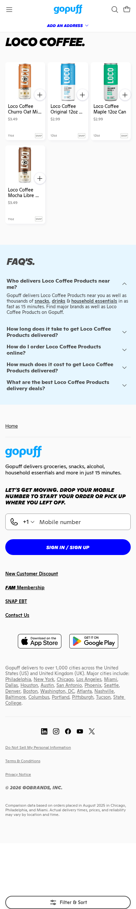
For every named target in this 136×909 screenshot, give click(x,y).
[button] (127, 9)
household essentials (94, 301)
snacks (42, 301)
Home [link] (11, 426)
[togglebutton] (68, 902)
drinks (58, 301)
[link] (68, 10)
